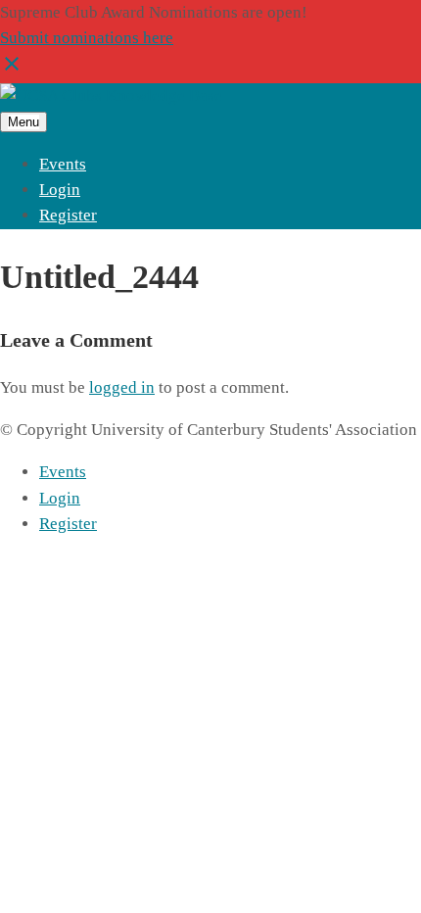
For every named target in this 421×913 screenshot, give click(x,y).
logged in (122, 387)
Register (68, 215)
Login (59, 189)
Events (62, 164)
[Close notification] (11, 70)
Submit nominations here (86, 37)
